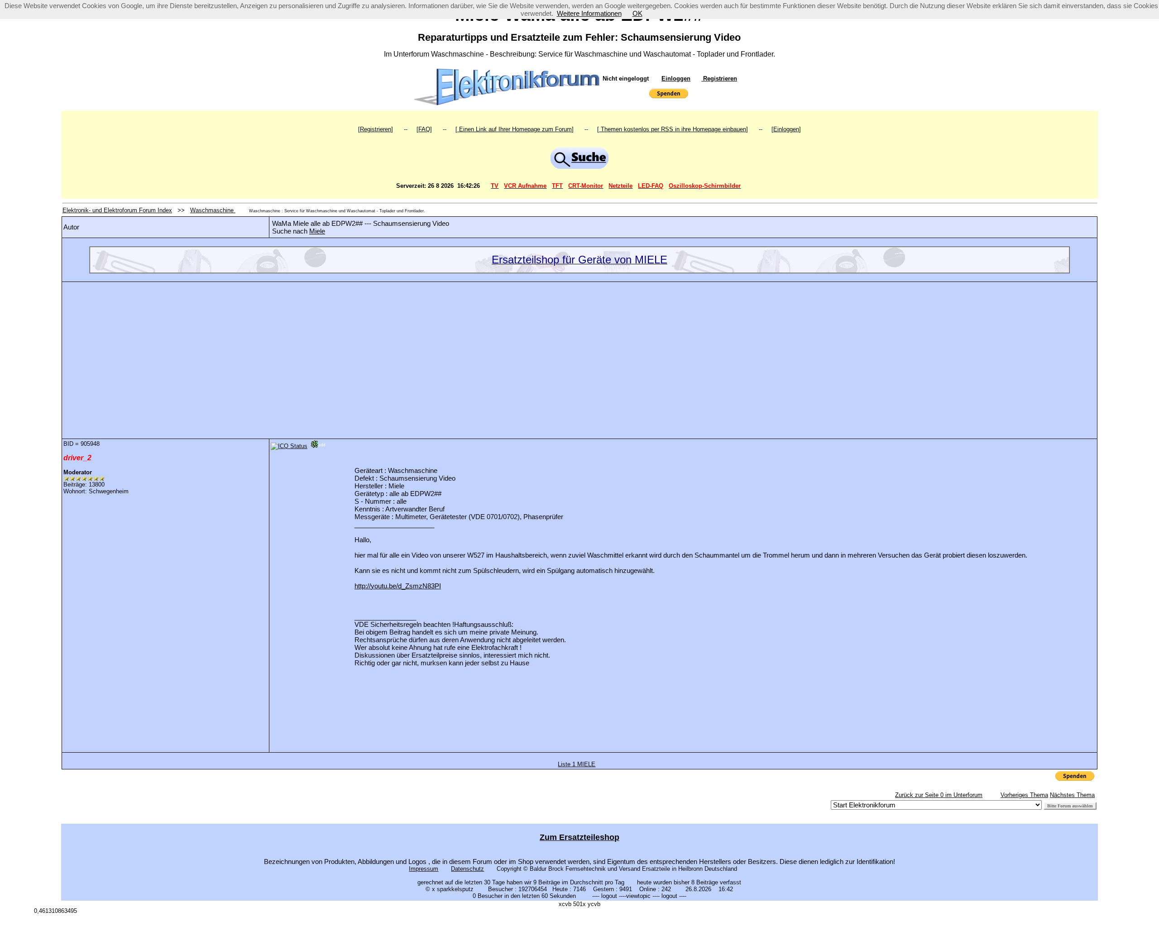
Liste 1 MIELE (576, 764)
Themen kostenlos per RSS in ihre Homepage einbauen (672, 129)
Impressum (423, 868)
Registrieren (719, 78)
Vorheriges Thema (1024, 795)
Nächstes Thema (1072, 795)
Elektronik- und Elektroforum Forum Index (117, 210)
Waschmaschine (212, 210)
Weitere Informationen (589, 13)
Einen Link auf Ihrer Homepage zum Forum (514, 129)
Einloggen (675, 78)
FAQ (424, 129)
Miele (317, 231)
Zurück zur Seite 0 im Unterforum (938, 795)
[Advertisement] (579, 353)
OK (637, 13)
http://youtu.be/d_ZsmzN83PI (397, 586)
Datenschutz (467, 868)
